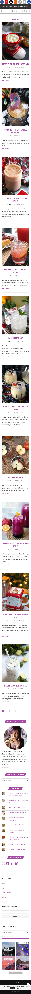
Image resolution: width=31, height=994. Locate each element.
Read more (5, 80)
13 (14, 711)
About (7, 6)
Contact (11, 6)
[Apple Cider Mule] (15, 455)
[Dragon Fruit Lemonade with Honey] (15, 521)
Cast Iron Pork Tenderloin (17, 844)
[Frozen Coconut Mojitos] (15, 663)
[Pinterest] (26, 11)
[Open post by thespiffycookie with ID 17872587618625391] (22, 949)
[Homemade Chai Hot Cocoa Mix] (15, 592)
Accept (12, 988)
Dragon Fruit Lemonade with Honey (15, 545)
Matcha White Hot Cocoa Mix (15, 64)
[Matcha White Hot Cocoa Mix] (15, 41)
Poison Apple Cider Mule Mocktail (15, 131)
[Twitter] (22, 11)
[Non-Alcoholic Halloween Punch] (15, 384)
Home (4, 6)
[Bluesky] (16, 863)
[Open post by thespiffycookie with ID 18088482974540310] (8, 949)
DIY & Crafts (20, 6)
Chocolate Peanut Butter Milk (15, 200)
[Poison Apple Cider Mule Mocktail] (15, 107)
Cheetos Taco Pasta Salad (17, 849)
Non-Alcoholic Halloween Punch (15, 408)
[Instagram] (24, 11)
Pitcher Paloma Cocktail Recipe (15, 271)
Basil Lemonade (15, 338)
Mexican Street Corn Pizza (17, 825)
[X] (11, 2)
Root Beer (15, 6)
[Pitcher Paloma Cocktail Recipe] (15, 247)
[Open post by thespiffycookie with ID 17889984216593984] (22, 963)
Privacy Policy (6, 893)
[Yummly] (15, 2)
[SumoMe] (29, 2)
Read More (5, 767)
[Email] (24, 2)
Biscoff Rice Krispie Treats (17, 807)
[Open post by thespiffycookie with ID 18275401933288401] (8, 963)
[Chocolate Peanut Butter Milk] (15, 176)
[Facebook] (20, 11)
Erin (10, 67)
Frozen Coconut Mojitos (15, 685)
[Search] (29, 11)
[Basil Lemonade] (15, 315)
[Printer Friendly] (20, 2)
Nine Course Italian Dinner (17, 812)
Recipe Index (26, 6)
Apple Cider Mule (15, 477)
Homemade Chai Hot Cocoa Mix (15, 616)
